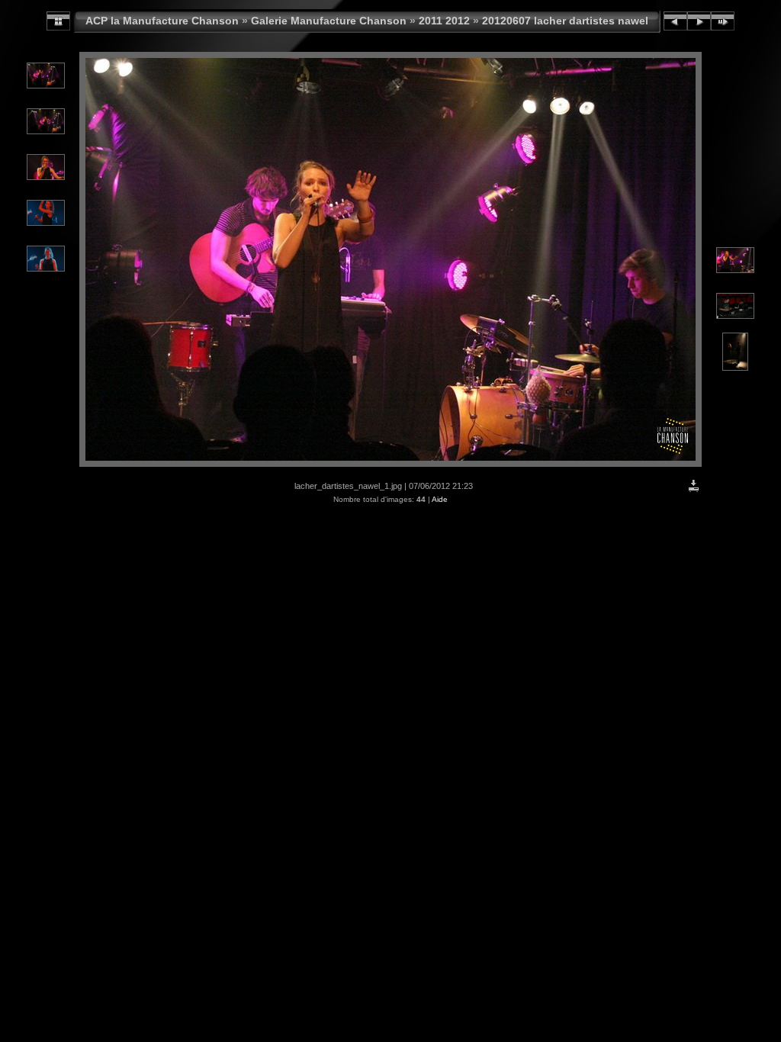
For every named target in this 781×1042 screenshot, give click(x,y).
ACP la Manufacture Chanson (162, 20)
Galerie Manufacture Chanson (329, 20)
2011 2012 (444, 20)
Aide (440, 499)
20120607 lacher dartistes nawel (565, 20)
